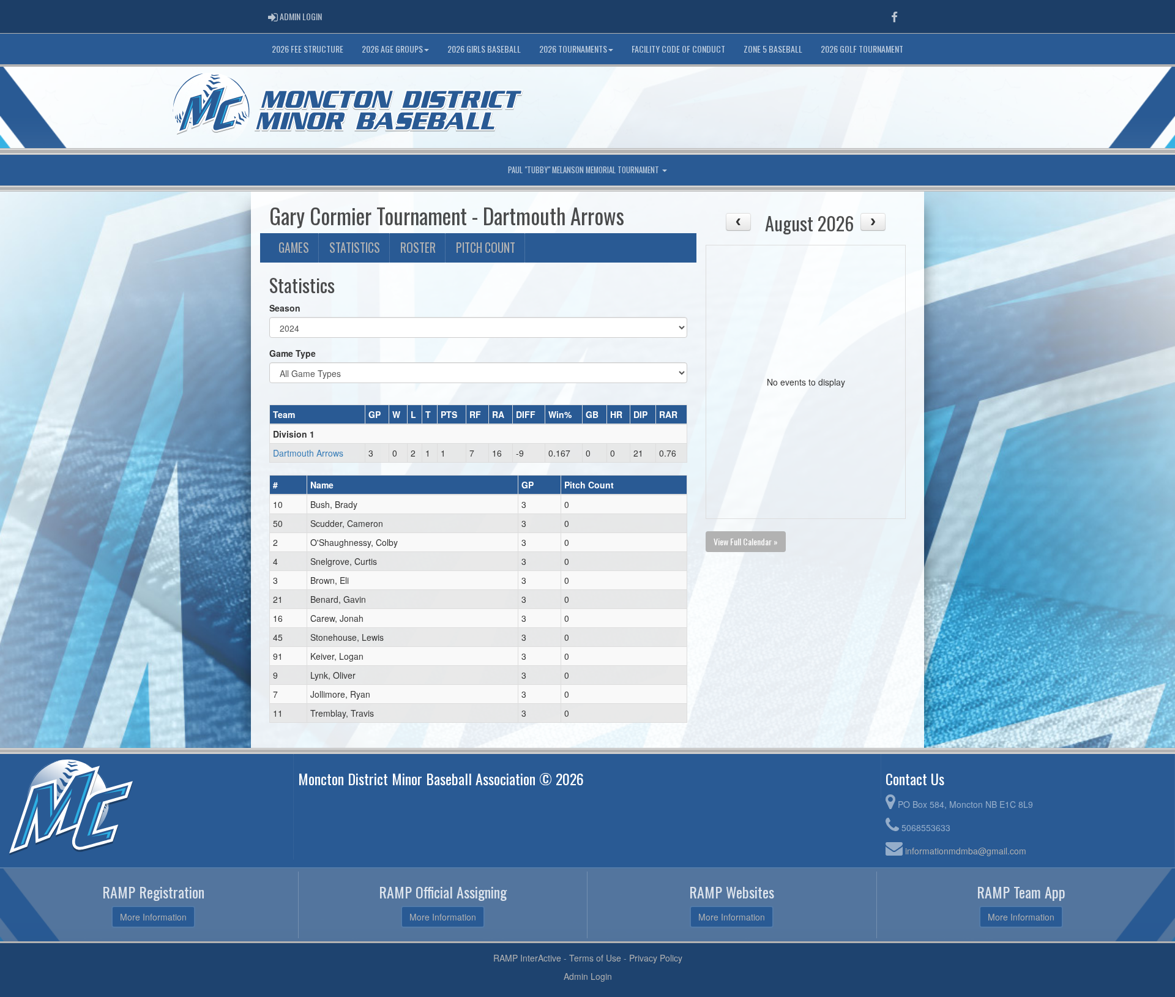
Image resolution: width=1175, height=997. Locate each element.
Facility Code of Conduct (678, 48)
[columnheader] (317, 414)
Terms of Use (595, 958)
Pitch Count (485, 247)
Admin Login (588, 976)
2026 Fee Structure (307, 48)
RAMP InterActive (527, 958)
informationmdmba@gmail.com (965, 851)
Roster (418, 247)
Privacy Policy (655, 958)
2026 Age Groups (392, 48)
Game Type (292, 353)
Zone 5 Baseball (773, 48)
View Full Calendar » (746, 541)
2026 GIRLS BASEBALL (484, 48)
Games (293, 247)
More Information (153, 917)
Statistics (354, 247)
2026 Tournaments (573, 48)
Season (284, 308)
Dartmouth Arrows (308, 453)
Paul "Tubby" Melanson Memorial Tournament (584, 170)
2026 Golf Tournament (862, 48)
